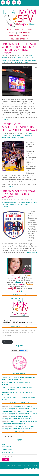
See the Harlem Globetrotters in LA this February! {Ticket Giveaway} (19, 127)
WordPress (30, 472)
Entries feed (6, 447)
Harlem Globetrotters (19, 60)
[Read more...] (7, 119)
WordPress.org (7, 452)
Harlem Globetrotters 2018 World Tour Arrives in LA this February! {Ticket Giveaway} (19, 48)
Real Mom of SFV (19, 9)
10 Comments (25, 62)
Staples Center (15, 62)
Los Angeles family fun (9, 204)
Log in (4, 444)
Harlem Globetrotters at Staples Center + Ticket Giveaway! (18, 194)
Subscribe (7, 342)
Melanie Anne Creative (26, 466)
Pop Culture (11, 202)
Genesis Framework (32, 468)
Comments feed (8, 449)
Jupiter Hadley (7, 411)
